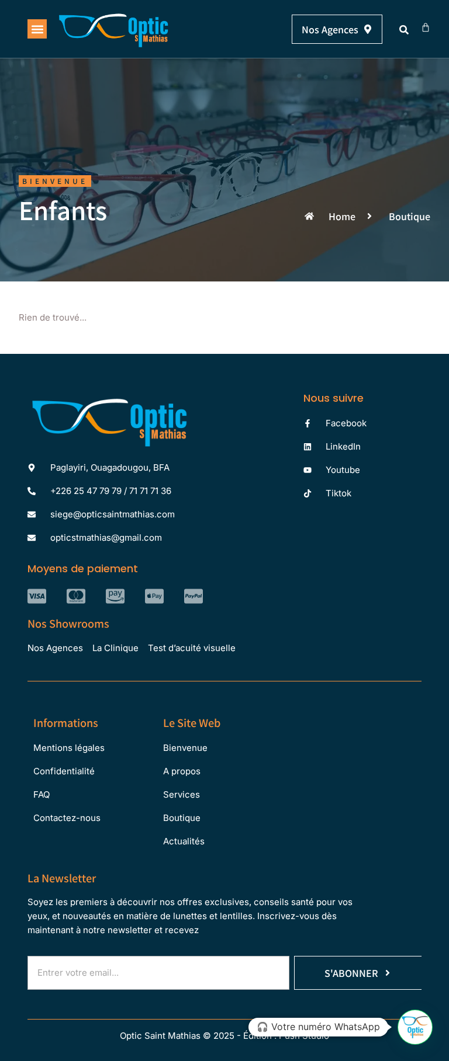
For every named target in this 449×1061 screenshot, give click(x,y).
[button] (37, 29)
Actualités (184, 841)
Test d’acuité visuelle (192, 647)
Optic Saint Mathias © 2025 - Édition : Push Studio (224, 1035)
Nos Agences (55, 647)
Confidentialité (64, 771)
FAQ (41, 794)
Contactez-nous (67, 817)
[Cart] (425, 27)
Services (181, 794)
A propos (182, 771)
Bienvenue (185, 747)
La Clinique (115, 647)
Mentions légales (69, 747)
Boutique (182, 817)
